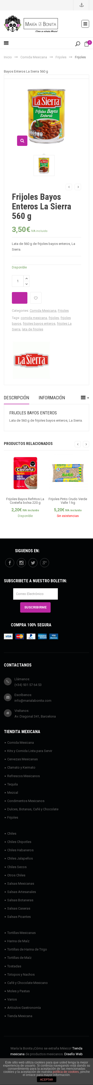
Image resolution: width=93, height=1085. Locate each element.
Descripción (16, 397)
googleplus (44, 562)
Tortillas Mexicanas (21, 933)
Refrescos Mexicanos (23, 776)
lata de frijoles (32, 329)
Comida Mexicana (33, 57)
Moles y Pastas (18, 991)
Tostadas (14, 966)
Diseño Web (73, 1054)
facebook (9, 562)
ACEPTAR (46, 1079)
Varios (12, 999)
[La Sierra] (31, 360)
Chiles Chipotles (19, 842)
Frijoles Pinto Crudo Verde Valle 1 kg (68, 501)
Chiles (11, 833)
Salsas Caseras (18, 908)
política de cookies (66, 1072)
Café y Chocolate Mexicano (27, 983)
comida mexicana (34, 318)
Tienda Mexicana (19, 1016)
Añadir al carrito (19, 298)
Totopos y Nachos (21, 974)
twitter (32, 562)
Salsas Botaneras (20, 900)
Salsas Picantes (19, 917)
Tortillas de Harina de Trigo (27, 949)
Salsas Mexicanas (20, 883)
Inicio (8, 57)
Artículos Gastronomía (24, 1008)
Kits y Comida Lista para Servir (29, 751)
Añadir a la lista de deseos (36, 298)
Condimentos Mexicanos (25, 801)
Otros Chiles (16, 875)
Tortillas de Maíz (19, 958)
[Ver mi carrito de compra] (86, 45)
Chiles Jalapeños (20, 858)
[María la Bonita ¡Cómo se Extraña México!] (31, 23)
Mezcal (12, 793)
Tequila (12, 784)
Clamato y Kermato (21, 767)
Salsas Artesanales (21, 892)
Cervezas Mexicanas (22, 759)
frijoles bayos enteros (39, 323)
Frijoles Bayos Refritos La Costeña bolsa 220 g (25, 501)
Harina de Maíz (18, 941)
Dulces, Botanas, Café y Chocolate (32, 809)
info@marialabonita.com (32, 701)
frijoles (54, 318)
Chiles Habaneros (20, 850)
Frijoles (61, 57)
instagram (21, 562)
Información (52, 397)
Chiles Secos (17, 867)
